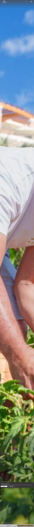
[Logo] (4, 1)
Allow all (11, 486)
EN (26, 1)
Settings (3, 486)
